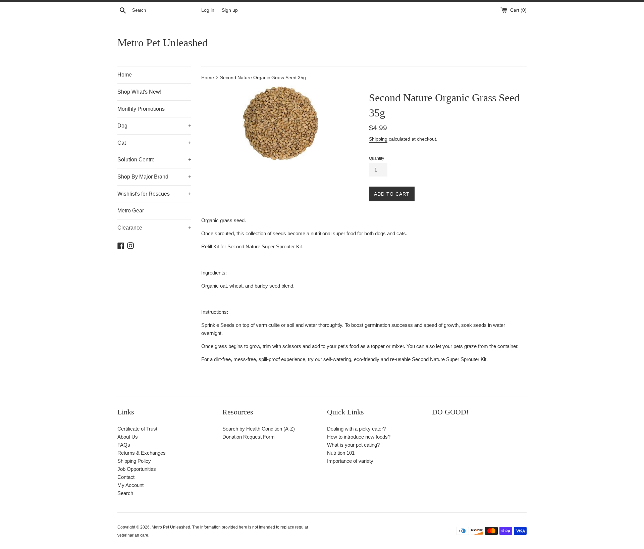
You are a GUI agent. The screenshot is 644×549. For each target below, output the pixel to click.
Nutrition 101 (341, 453)
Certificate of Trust (137, 429)
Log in (207, 10)
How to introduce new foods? (358, 437)
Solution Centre (154, 159)
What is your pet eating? (353, 445)
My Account (130, 485)
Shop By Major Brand (154, 177)
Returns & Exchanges (141, 453)
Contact (126, 477)
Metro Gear (130, 210)
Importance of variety (350, 461)
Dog (154, 126)
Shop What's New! (139, 92)
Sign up (230, 10)
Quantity (376, 158)
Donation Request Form (248, 437)
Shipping (378, 139)
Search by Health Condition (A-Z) (258, 429)
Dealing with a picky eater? (356, 429)
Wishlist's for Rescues (154, 194)
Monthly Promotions (141, 109)
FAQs (123, 445)
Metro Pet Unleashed (162, 43)
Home (124, 75)
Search (125, 493)
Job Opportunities (136, 469)
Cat (154, 143)
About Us (127, 437)
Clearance (154, 228)
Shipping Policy (134, 461)
